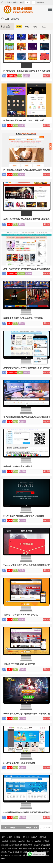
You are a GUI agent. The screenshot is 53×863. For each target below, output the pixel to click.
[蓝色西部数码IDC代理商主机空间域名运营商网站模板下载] (26, 413)
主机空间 (30, 841)
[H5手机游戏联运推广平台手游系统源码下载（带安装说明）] (26, 215)
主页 (7, 18)
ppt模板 (38, 841)
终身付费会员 (12, 76)
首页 (3, 837)
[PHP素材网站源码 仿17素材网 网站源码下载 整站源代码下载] (26, 808)
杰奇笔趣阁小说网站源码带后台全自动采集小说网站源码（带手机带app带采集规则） (26, 367)
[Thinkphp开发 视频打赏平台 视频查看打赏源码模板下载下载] (26, 561)
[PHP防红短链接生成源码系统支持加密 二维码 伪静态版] (26, 165)
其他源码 (15, 18)
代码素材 (4, 841)
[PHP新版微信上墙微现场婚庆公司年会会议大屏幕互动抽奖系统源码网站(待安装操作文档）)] (26, 67)
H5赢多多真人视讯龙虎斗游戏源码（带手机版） (23, 318)
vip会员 (9, 125)
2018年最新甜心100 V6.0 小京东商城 (19, 763)
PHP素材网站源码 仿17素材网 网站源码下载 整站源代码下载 (26, 812)
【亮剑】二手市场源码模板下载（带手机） (21, 615)
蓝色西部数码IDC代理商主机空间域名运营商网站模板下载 (26, 417)
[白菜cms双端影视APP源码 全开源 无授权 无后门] (26, 116)
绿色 (35, 26)
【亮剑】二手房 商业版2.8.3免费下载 (19, 664)
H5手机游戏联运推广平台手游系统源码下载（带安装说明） (26, 219)
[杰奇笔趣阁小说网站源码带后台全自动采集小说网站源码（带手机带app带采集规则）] (26, 363)
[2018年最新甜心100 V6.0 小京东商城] (26, 759)
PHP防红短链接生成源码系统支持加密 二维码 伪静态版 (26, 170)
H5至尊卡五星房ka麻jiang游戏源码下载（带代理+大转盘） (26, 713)
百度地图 (46, 841)
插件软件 (25, 837)
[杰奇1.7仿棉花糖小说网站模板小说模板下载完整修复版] (26, 264)
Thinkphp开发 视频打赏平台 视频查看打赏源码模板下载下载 (26, 565)
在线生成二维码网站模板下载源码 (17, 466)
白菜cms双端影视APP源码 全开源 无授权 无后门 (24, 120)
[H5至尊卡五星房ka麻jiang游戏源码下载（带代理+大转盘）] (26, 709)
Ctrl (27, 2)
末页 (36, 827)
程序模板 (43, 837)
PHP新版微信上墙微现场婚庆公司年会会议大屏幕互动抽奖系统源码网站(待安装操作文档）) (26, 71)
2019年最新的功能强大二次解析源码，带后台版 (23, 516)
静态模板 (17, 837)
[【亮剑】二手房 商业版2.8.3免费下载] (26, 660)
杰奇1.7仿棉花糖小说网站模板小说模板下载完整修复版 (26, 269)
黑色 (44, 26)
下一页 (28, 827)
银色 (27, 26)
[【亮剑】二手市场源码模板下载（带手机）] (26, 610)
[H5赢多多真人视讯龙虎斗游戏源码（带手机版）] (26, 314)
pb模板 (9, 837)
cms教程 (21, 841)
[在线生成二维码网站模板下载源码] (26, 462)
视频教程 (34, 837)
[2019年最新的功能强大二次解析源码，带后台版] (26, 511)
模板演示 (46, 76)
